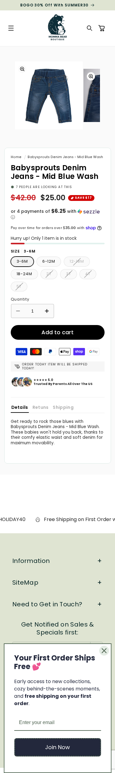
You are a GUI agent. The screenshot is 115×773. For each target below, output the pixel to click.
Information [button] (31, 561)
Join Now (57, 747)
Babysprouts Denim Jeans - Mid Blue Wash (65, 157)
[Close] (104, 650)
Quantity (20, 299)
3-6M (22, 261)
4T (90, 275)
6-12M (49, 261)
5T (22, 287)
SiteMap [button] (25, 582)
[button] (11, 28)
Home (16, 157)
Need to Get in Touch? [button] (47, 604)
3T (71, 275)
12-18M (80, 262)
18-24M (24, 273)
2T (51, 275)
